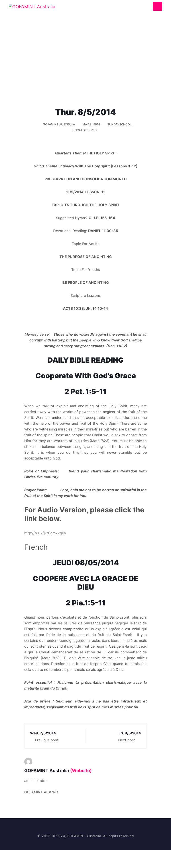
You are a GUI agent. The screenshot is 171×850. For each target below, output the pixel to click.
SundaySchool (119, 124)
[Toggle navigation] (157, 6)
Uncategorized (84, 130)
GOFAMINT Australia (59, 124)
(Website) (81, 770)
